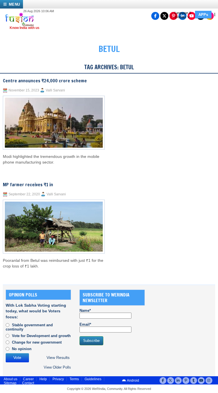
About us (10, 379)
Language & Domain (183, 15)
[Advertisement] (185, 318)
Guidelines (93, 379)
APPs (203, 14)
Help (43, 379)
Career (28, 379)
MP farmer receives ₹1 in (28, 184)
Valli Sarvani (55, 90)
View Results (58, 358)
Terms (74, 379)
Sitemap (10, 383)
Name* (85, 310)
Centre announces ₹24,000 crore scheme (45, 81)
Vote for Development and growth (41, 336)
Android (132, 380)
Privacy (58, 379)
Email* (85, 324)
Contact (28, 383)
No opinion (22, 349)
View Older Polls (57, 367)
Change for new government (37, 342)
